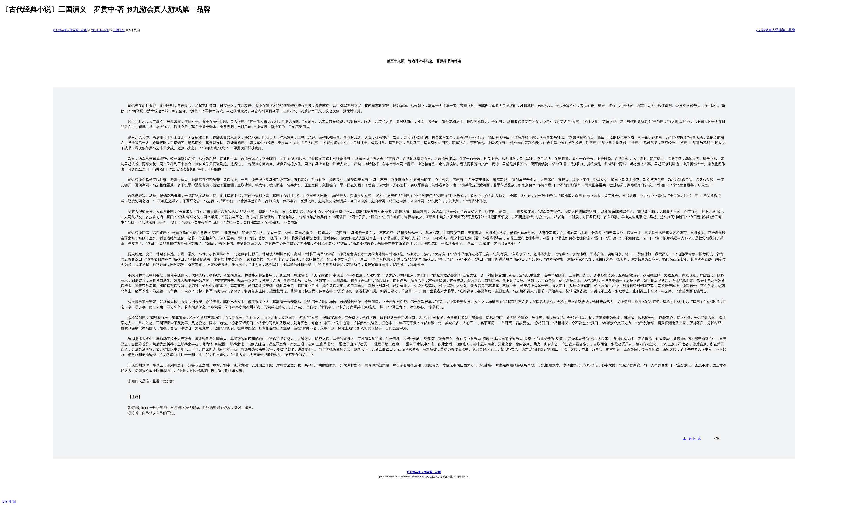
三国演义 (119, 30)
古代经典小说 (100, 30)
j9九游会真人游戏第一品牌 (70, 30)
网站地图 (9, 502)
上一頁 (687, 438)
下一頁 (696, 438)
